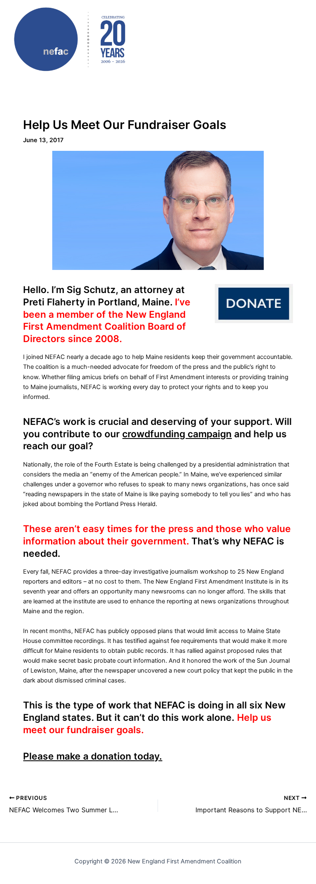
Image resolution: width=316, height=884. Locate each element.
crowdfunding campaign (177, 434)
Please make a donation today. (92, 756)
